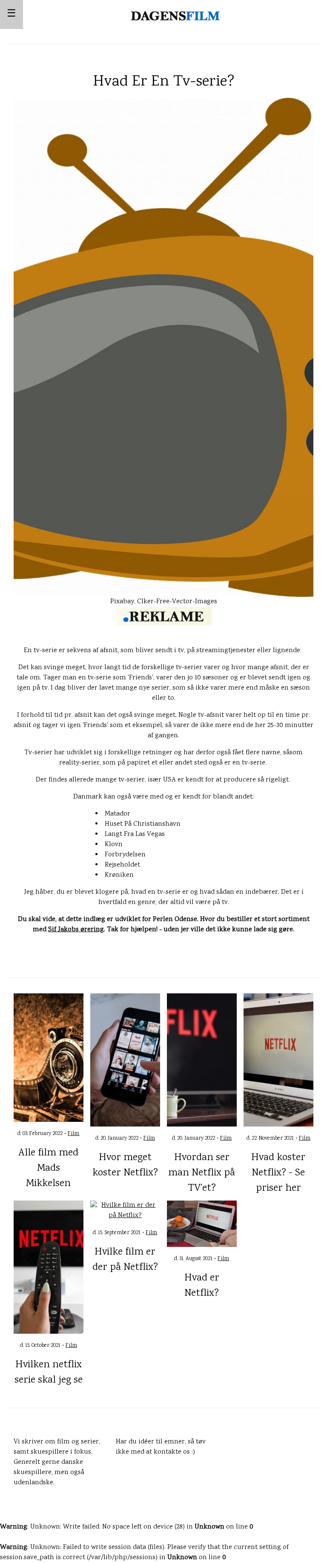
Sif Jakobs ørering (76, 930)
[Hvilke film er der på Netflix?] (125, 1211)
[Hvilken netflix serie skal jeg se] (48, 1267)
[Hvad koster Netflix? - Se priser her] (278, 1060)
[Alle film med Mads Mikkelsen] (48, 1058)
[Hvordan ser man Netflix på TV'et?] (202, 1060)
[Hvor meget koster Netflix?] (125, 1060)
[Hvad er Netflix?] (202, 1224)
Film (73, 1134)
